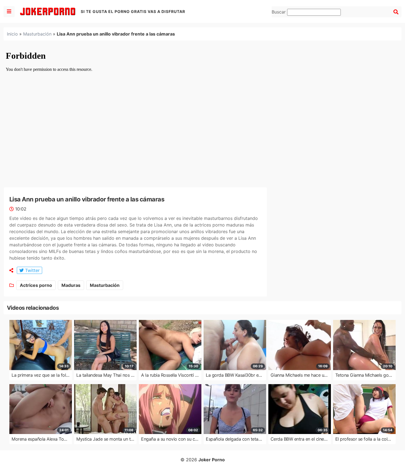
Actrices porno (36, 285)
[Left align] (9, 11)
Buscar (279, 12)
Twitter (32, 270)
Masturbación (37, 34)
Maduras (70, 285)
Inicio (12, 34)
